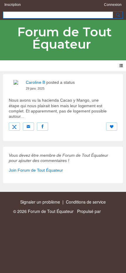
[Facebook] (42, 126)
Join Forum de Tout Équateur (36, 170)
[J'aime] (111, 126)
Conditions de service (86, 202)
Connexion (113, 5)
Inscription (12, 5)
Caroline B (35, 82)
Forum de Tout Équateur (64, 38)
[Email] (28, 126)
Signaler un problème (40, 202)
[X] (14, 126)
